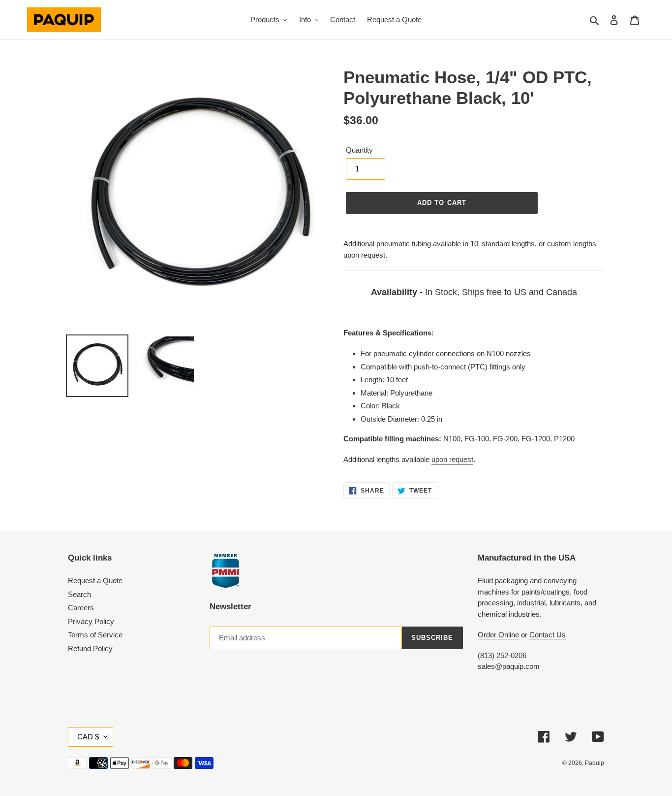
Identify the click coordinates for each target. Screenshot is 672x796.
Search (79, 594)
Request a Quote (95, 580)
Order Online (498, 634)
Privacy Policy (91, 621)
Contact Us (547, 634)
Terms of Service (95, 634)
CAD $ (88, 736)
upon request (452, 459)
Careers (81, 607)
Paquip (594, 763)
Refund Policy (90, 648)
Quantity (359, 150)
